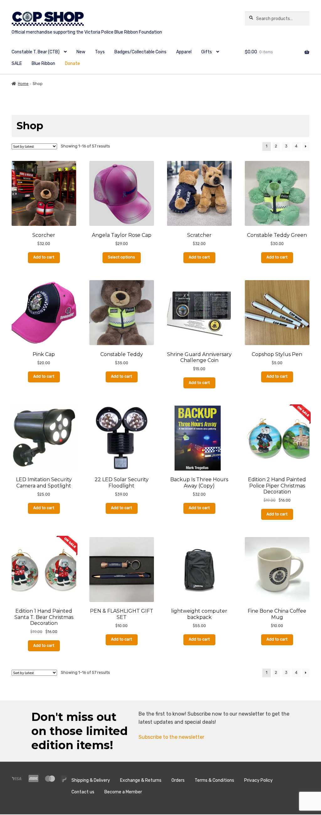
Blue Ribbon (43, 63)
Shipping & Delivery (90, 780)
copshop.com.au (122, 23)
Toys (100, 52)
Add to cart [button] (43, 257)
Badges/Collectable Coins (140, 52)
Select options (121, 257)
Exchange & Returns (140, 780)
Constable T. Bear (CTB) (36, 52)
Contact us (82, 792)
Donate (72, 63)
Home (23, 84)
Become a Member (123, 792)
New (80, 52)
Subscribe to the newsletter (171, 737)
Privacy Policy (258, 780)
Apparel (184, 52)
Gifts (206, 52)
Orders (178, 780)
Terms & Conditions (214, 780)
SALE (17, 63)
